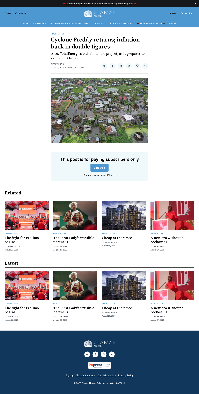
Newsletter (57, 34)
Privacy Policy (125, 375)
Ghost (114, 383)
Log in (112, 175)
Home (25, 23)
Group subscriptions (120, 23)
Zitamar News (12, 246)
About (172, 23)
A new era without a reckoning (166, 240)
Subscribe (186, 13)
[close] (195, 3)
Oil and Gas (39, 23)
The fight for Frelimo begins (22, 240)
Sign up (70, 375)
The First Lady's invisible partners (73, 240)
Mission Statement (85, 375)
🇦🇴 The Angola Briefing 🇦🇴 (151, 23)
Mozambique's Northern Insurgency (70, 23)
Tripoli (122, 383)
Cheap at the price (117, 238)
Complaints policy (106, 375)
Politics (99, 23)
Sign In (172, 13)
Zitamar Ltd (57, 64)
